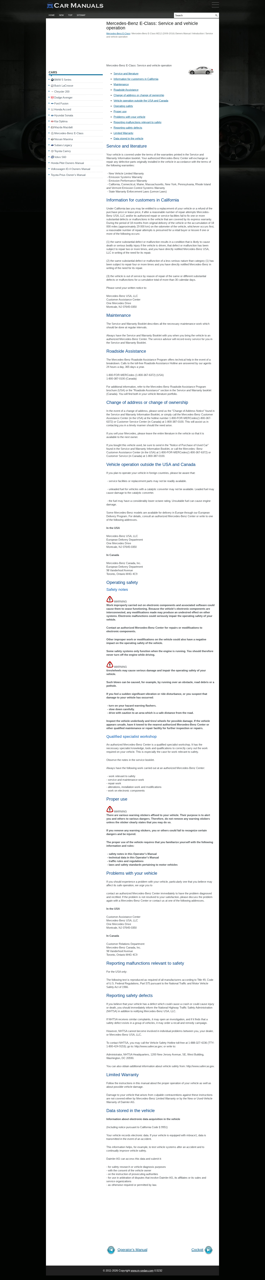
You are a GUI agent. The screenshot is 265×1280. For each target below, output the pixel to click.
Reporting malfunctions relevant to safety (138, 122)
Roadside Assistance (126, 89)
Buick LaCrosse (63, 85)
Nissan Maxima (63, 139)
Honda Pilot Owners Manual (67, 163)
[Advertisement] (160, 52)
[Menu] (215, 8)
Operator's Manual (132, 1250)
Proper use (120, 111)
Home (52, 15)
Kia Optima (60, 121)
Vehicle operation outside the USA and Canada (141, 100)
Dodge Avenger (63, 97)
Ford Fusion (61, 103)
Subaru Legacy (63, 145)
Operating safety (123, 106)
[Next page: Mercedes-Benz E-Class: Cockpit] (209, 1250)
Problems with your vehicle (129, 116)
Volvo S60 (60, 157)
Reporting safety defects (128, 127)
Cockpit (197, 1250)
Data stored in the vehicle (128, 138)
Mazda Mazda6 (63, 127)
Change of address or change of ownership (139, 95)
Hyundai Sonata (63, 115)
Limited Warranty (123, 133)
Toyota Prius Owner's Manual (68, 174)
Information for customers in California (136, 78)
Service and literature (126, 73)
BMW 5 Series (62, 79)
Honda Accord (62, 109)
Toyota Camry (62, 151)
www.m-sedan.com (142, 1270)
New (61, 15)
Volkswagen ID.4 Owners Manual (70, 168)
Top (70, 15)
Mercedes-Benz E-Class (118, 33)
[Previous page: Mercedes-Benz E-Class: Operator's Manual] (111, 1250)
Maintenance (121, 84)
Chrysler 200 (61, 91)
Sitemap (81, 15)
